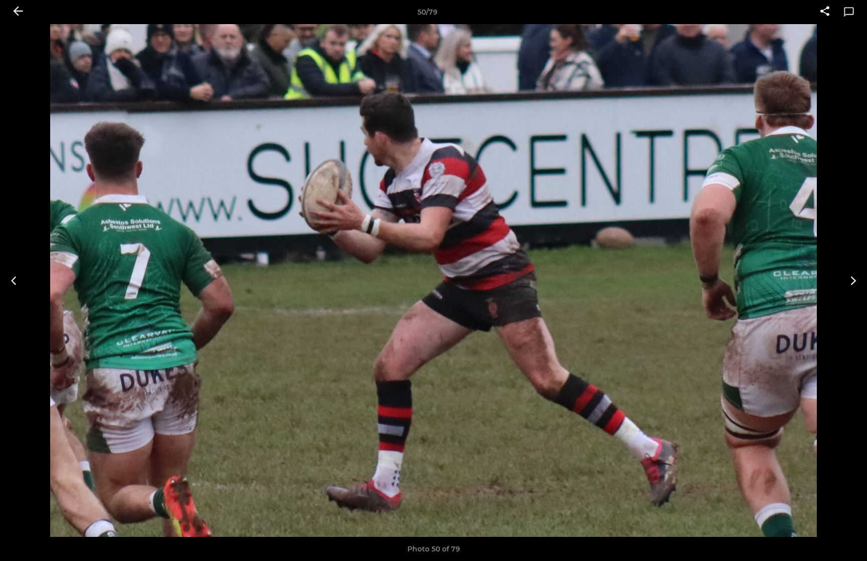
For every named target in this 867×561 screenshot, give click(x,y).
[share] (825, 12)
